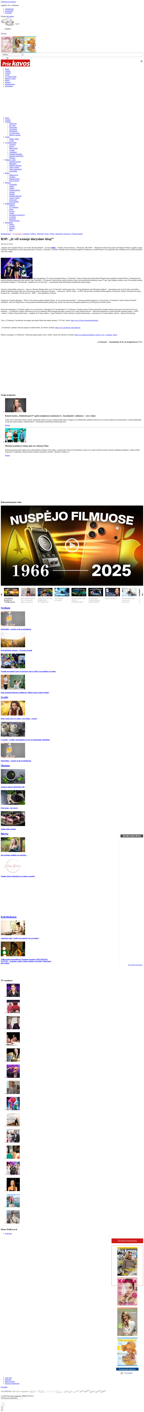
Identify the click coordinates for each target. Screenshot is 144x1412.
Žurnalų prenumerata (12, 1383)
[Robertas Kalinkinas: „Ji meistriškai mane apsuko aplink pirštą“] (13, 1077)
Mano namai (13, 148)
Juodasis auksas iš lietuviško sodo (13, 787)
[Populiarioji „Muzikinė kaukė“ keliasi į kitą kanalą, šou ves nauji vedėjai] (13, 1029)
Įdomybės (12, 219)
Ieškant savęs (13, 175)
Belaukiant (12, 163)
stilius (53, 248)
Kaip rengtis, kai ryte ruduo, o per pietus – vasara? (19, 718)
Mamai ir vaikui (10, 78)
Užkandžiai (13, 184)
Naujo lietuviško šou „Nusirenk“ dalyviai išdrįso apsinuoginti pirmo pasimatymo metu (31, 1047)
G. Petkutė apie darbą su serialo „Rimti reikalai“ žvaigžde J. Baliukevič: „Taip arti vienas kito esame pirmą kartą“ (38, 1128)
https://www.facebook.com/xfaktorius (67, 327)
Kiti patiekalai (14, 202)
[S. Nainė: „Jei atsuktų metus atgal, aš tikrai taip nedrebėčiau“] (13, 996)
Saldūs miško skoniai (8, 829)
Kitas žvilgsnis (14, 181)
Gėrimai (12, 192)
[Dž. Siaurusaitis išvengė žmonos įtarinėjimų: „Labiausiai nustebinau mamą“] (13, 1061)
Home (7, 69)
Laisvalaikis (13, 171)
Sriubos (11, 188)
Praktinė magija (14, 179)
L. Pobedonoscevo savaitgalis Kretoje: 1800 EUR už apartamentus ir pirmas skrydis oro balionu (34, 1209)
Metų (11, 230)
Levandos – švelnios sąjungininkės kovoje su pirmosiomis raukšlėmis (25, 740)
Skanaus (8, 82)
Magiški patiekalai (15, 196)
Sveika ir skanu (14, 198)
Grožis (7, 75)
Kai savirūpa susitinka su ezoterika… (14, 855)
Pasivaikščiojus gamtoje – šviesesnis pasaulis (16, 650)
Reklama (8, 1380)
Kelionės (12, 158)
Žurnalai (3, 33)
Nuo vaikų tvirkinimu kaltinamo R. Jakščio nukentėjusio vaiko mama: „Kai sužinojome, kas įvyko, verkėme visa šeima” (40, 1096)
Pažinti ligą (13, 123)
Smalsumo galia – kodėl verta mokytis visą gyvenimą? (20, 938)
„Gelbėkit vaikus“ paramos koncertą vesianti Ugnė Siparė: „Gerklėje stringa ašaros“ (30, 1015)
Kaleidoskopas (10, 84)
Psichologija (13, 131)
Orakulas (12, 177)
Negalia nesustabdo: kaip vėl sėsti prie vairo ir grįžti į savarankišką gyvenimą (28, 671)
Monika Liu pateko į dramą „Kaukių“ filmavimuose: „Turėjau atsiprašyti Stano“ (29, 1177)
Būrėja (7, 80)
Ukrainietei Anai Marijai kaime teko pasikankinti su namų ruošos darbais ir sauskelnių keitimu (33, 1193)
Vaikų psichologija (15, 169)
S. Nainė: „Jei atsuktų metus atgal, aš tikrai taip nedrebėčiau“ (24, 999)
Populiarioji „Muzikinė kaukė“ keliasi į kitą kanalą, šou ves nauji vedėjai (27, 1031)
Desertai (12, 194)
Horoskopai (9, 11)
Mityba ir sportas (14, 135)
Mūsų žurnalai (10, 1381)
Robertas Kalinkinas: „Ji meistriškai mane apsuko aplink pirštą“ (24, 1080)
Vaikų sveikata (14, 167)
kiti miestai (9, 16)
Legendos (12, 217)
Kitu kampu (13, 127)
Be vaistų (12, 125)
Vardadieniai (9, 9)
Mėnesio (12, 228)
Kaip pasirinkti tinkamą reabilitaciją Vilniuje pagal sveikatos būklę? (25, 692)
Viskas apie (13, 200)
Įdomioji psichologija (16, 156)
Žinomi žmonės (14, 221)
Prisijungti (8, 1233)
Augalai (12, 150)
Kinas (11, 209)
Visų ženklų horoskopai (135, 965)
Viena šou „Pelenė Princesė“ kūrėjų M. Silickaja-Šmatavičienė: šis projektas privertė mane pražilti (34, 1225)
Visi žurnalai (128, 1373)
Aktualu (7, 71)
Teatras (11, 213)
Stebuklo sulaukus (15, 165)
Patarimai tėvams (15, 162)
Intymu (11, 146)
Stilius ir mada (14, 139)
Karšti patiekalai (14, 190)
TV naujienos (13, 207)
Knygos (12, 211)
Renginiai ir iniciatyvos (17, 215)
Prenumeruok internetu (127, 1369)
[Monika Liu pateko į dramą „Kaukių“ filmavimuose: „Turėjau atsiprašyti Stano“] (13, 1174)
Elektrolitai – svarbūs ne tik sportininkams (16, 629)
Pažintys (12, 205)
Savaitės (12, 226)
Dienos (11, 224)
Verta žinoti (13, 129)
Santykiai (12, 144)
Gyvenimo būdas (10, 77)
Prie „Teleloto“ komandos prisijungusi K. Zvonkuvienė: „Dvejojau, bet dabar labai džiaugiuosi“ (33, 1144)
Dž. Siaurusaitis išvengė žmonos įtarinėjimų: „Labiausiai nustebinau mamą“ (28, 1064)
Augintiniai (13, 152)
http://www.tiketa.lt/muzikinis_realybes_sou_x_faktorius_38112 (96, 335)
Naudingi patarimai (15, 154)
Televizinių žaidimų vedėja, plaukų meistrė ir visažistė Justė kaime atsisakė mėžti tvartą (31, 1161)
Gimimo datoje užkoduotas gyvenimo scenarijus (18, 876)
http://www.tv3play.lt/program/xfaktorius (84, 320)
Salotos (11, 186)
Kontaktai (8, 13)
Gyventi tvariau (14, 133)
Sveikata (8, 73)
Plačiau (7, 425)
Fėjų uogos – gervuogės (9, 808)
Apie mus (8, 1378)
